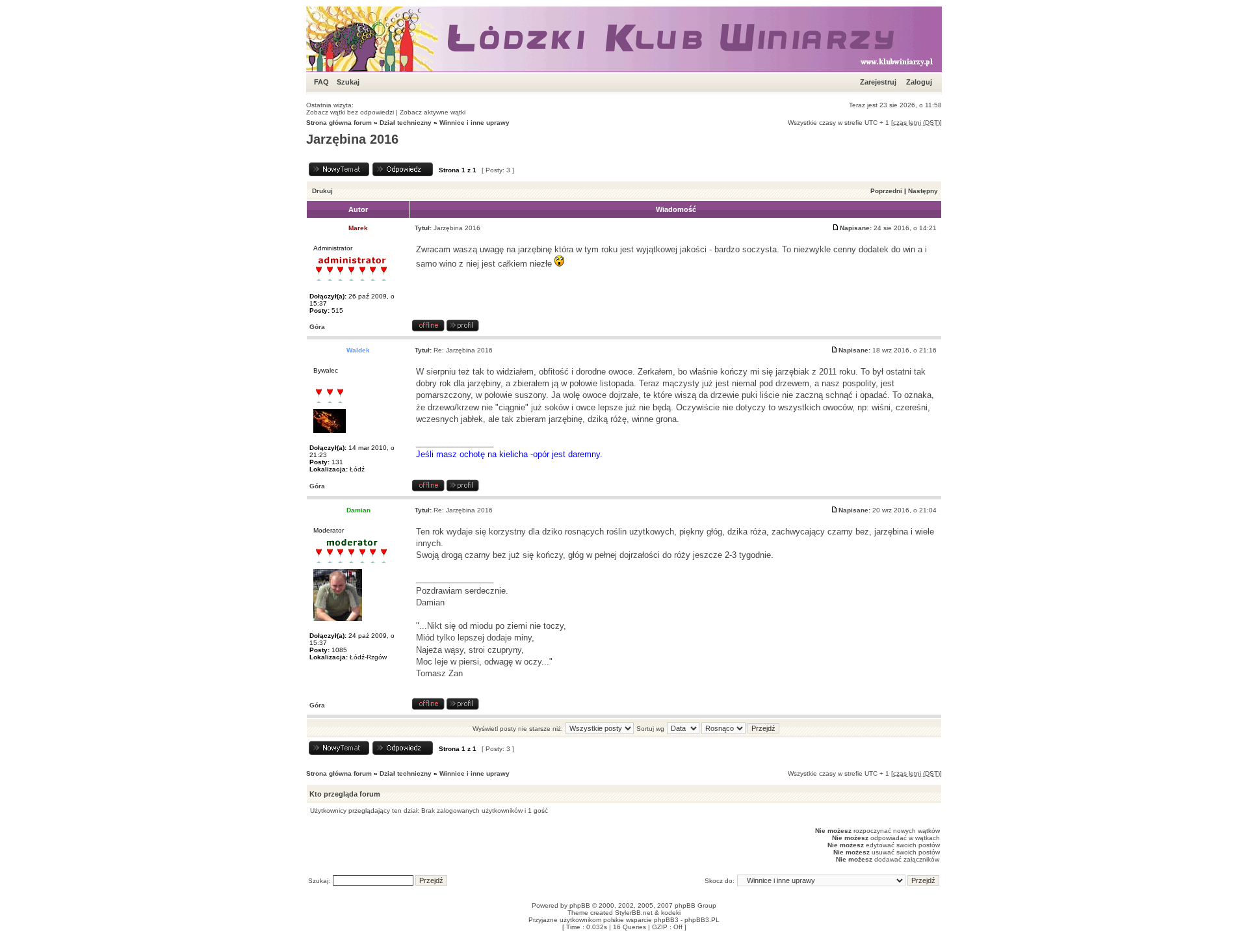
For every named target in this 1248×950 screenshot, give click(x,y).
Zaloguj (919, 82)
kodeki (671, 912)
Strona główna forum (339, 122)
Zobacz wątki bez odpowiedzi (350, 112)
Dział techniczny (406, 122)
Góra (317, 326)
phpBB (579, 905)
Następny (923, 190)
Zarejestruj (878, 82)
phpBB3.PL (702, 919)
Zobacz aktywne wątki (432, 112)
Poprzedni (886, 190)
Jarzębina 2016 (352, 139)
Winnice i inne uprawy (474, 122)
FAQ (321, 82)
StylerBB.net (634, 912)
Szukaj (348, 82)
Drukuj (322, 190)
